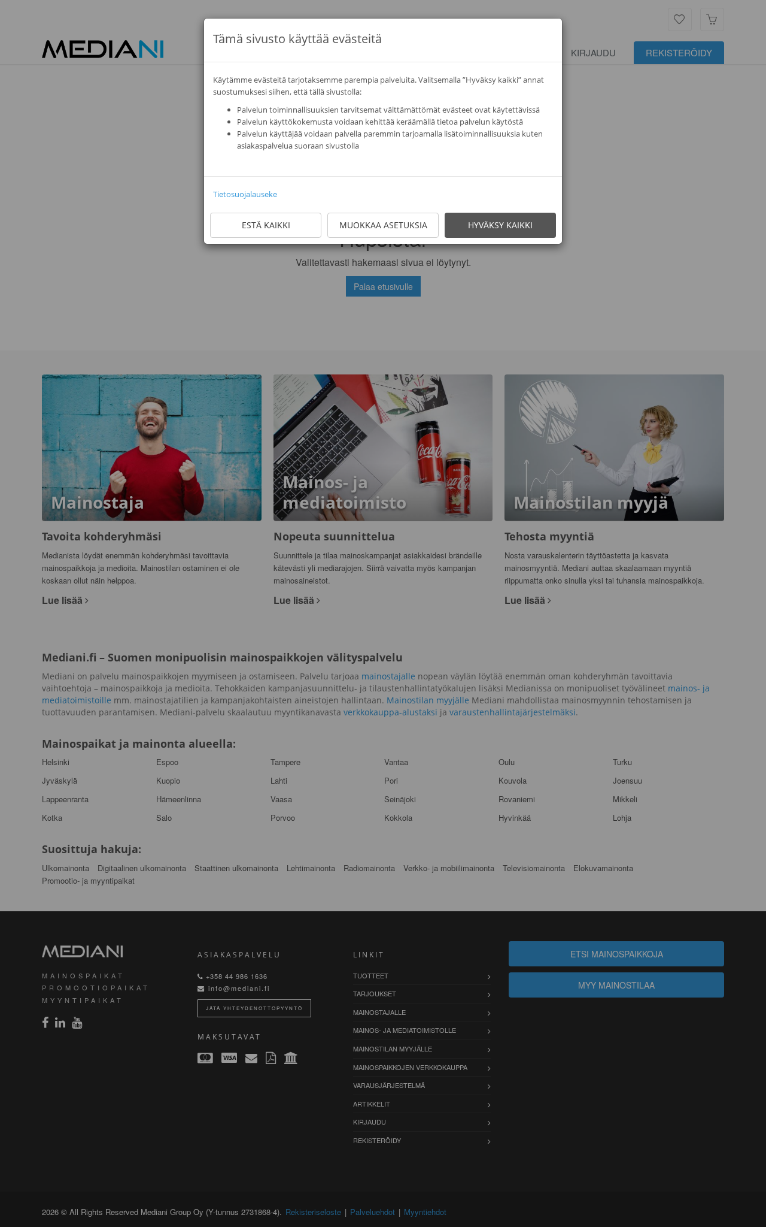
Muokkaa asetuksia (383, 225)
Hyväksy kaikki (500, 225)
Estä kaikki (266, 225)
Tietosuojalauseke (245, 194)
